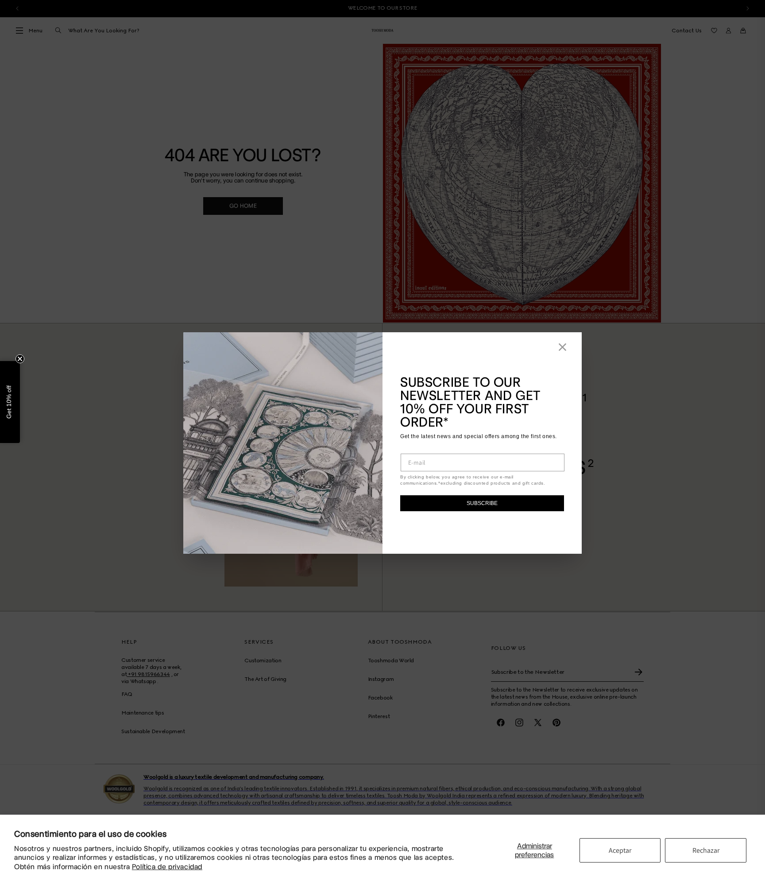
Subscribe (482, 503)
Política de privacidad (167, 867)
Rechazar (705, 850)
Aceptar (620, 850)
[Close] (562, 347)
